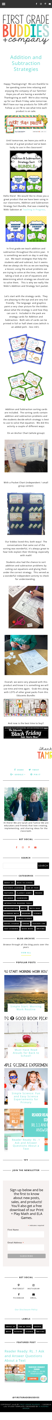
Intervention (11, 908)
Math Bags (35, 908)
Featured (9, 893)
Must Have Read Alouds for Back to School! (26, 1052)
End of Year (32, 888)
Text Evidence (11, 929)
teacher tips (38, 924)
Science (37, 913)
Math (23, 908)
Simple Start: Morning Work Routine (26, 1008)
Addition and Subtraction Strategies (26, 63)
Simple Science (24, 918)
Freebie (39, 893)
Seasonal (9, 918)
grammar (8, 898)
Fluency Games (24, 893)
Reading (26, 913)
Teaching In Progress (34, 209)
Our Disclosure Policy (26, 1309)
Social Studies (11, 924)
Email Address (16, 1242)
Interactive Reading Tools (18, 903)
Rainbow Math (11, 913)
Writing (41, 929)
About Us (9, 883)
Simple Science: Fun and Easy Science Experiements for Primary (26, 1098)
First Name (13, 1230)
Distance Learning (13, 888)
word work (27, 929)
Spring (25, 924)
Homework (22, 898)
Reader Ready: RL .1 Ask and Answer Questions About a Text (26, 1144)
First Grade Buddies (30, 1404)
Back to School (25, 883)
